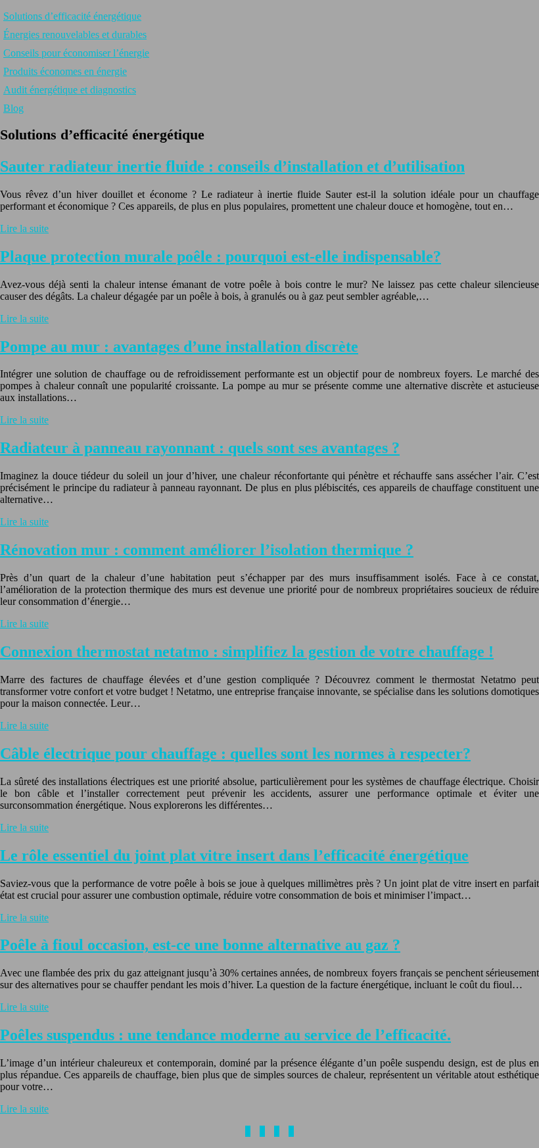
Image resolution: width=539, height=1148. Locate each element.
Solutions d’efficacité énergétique (72, 16)
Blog (13, 108)
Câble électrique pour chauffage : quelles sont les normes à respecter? (235, 753)
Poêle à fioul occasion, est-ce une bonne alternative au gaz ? (200, 944)
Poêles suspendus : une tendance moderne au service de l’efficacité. (225, 1034)
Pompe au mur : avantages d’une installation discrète (179, 346)
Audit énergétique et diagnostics (69, 89)
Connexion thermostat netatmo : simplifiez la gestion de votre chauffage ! (247, 651)
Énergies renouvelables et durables (75, 34)
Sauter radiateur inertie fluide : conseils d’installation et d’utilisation (232, 166)
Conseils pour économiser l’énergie (76, 53)
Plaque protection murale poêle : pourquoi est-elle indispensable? (220, 256)
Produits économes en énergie (65, 71)
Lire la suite (24, 228)
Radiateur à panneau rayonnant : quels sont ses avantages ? (200, 447)
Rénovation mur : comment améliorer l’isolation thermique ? (206, 549)
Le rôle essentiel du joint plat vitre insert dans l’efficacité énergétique (234, 855)
